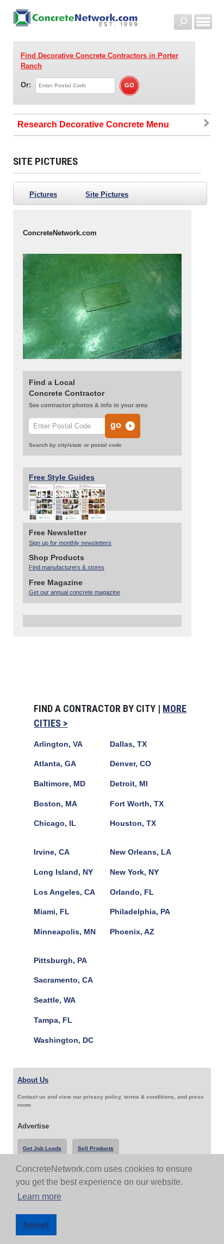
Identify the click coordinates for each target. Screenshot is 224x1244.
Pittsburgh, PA (60, 961)
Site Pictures (106, 194)
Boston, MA (55, 804)
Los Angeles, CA (64, 892)
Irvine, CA (52, 852)
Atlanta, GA (55, 764)
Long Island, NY (63, 872)
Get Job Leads (42, 1148)
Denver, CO (130, 764)
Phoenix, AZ (132, 932)
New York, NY (134, 872)
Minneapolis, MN (65, 932)
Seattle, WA (55, 1000)
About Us (32, 1080)
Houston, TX (133, 823)
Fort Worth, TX (137, 804)
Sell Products (96, 1148)
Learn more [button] (39, 1196)
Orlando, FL (132, 892)
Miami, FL (52, 912)
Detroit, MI (129, 784)
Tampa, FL (53, 1020)
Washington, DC (64, 1040)
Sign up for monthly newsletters (70, 543)
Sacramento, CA (63, 980)
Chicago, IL (55, 823)
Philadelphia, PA (140, 912)
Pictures (43, 194)
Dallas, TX (128, 744)
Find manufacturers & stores (66, 567)
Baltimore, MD (59, 784)
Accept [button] (36, 1224)
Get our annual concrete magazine (74, 592)
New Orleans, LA (140, 852)
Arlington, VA (58, 744)
